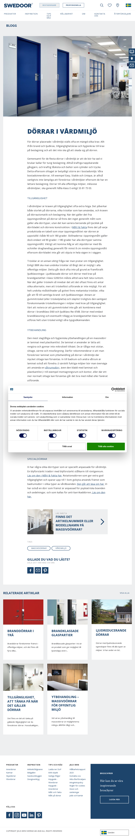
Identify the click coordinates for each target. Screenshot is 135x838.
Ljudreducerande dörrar (111, 632)
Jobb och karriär (76, 795)
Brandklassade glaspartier (65, 633)
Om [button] (83, 14)
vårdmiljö (61, 548)
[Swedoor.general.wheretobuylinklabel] (118, 5)
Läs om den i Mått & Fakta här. (44, 475)
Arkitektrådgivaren (35, 769)
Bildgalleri (31, 772)
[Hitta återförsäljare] (132, 58)
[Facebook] (30, 570)
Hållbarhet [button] (66, 14)
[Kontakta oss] (132, 65)
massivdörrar (39, 548)
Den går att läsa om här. (90, 484)
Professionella (73, 5)
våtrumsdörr (52, 367)
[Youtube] (24, 815)
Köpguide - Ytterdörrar (53, 781)
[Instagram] (17, 815)
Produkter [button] (10, 14)
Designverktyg (33, 779)
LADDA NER (114, 799)
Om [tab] (107, 397)
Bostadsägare (49, 5)
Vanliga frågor (54, 776)
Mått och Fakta (54, 792)
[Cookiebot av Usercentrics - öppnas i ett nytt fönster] (113, 390)
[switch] (52, 435)
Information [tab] (67, 397)
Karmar (9, 772)
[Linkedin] (31, 815)
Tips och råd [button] (49, 16)
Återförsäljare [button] (122, 14)
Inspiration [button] (31, 14)
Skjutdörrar (11, 776)
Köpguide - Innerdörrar (53, 787)
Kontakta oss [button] (99, 15)
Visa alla (124, 593)
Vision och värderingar (74, 790)
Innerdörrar (11, 769)
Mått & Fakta (79, 227)
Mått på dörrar (54, 795)
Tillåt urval (67, 446)
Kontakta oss (75, 776)
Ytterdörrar (10, 779)
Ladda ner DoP (54, 769)
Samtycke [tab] (28, 397)
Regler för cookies (77, 785)
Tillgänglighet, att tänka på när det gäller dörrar (22, 703)
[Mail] (38, 570)
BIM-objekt (53, 772)
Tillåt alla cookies (106, 446)
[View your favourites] (110, 5)
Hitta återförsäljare (77, 779)
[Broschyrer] (132, 51)
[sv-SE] (128, 5)
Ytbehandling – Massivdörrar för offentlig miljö (65, 703)
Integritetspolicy (76, 782)
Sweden (111, 832)
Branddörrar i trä (20, 633)
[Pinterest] (45, 570)
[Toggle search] (102, 5)
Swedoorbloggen (34, 776)
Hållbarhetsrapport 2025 (77, 771)
